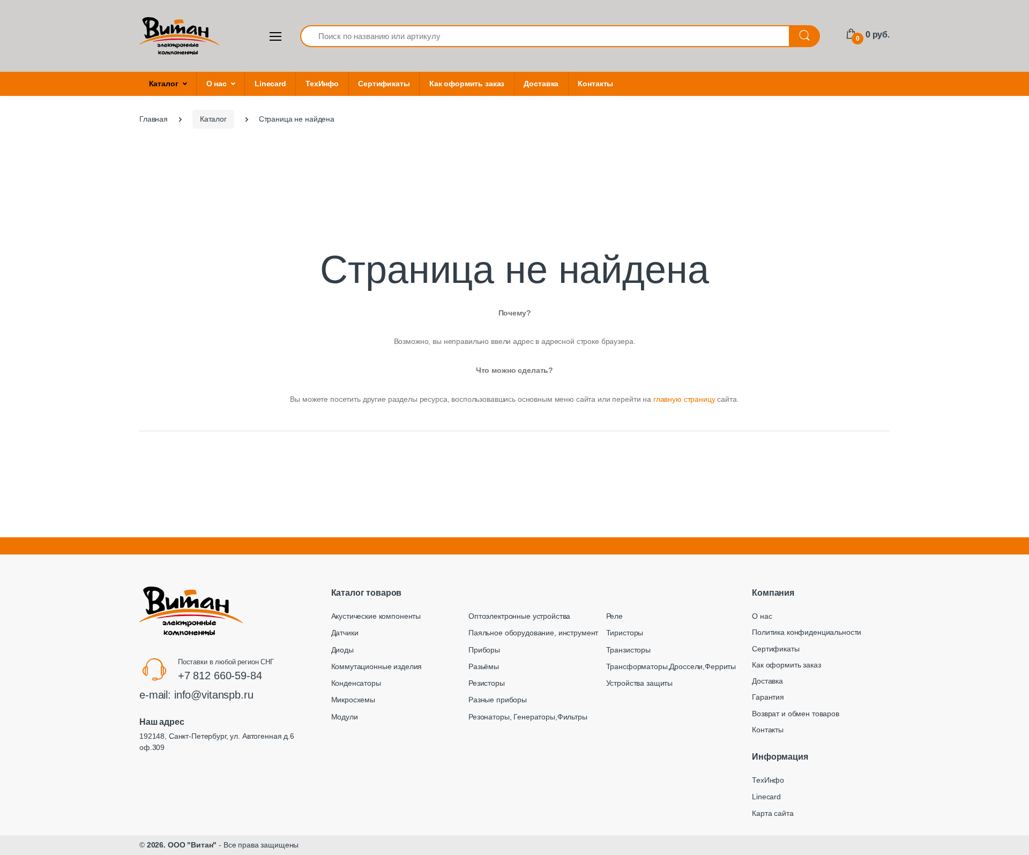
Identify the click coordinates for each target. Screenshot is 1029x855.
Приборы (484, 650)
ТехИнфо (322, 83)
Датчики (345, 632)
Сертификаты (383, 83)
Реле (614, 616)
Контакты (595, 83)
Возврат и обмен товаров (795, 713)
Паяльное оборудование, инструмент (533, 632)
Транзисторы (628, 650)
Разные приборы (497, 699)
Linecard (270, 83)
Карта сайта (772, 813)
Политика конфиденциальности (806, 632)
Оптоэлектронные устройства (519, 616)
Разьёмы (483, 666)
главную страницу (684, 399)
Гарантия (768, 697)
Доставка (541, 83)
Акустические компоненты (376, 616)
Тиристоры (625, 632)
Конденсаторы (356, 683)
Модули (344, 716)
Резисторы (486, 683)
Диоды (342, 650)
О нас (216, 83)
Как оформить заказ (466, 83)
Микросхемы (353, 699)
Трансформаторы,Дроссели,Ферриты (671, 666)
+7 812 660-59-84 (220, 675)
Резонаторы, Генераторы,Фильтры (527, 716)
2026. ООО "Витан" (182, 845)
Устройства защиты (639, 683)
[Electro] (179, 36)
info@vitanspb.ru (213, 695)
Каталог (163, 83)
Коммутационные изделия (376, 666)
